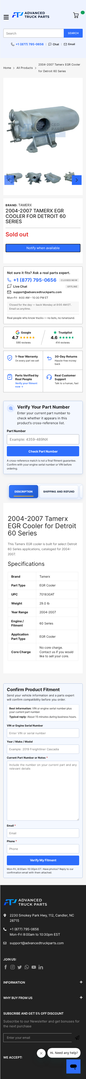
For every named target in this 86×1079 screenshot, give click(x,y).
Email (71, 44)
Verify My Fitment (43, 860)
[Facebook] (5, 967)
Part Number (16, 431)
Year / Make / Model (20, 741)
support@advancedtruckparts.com (37, 292)
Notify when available (43, 248)
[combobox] (43, 33)
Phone (12, 841)
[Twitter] (12, 967)
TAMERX (25, 205)
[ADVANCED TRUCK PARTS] (40, 17)
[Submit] (77, 1037)
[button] (9, 180)
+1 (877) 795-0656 (30, 44)
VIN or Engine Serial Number (25, 725)
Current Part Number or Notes (27, 757)
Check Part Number (43, 451)
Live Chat (45, 286)
